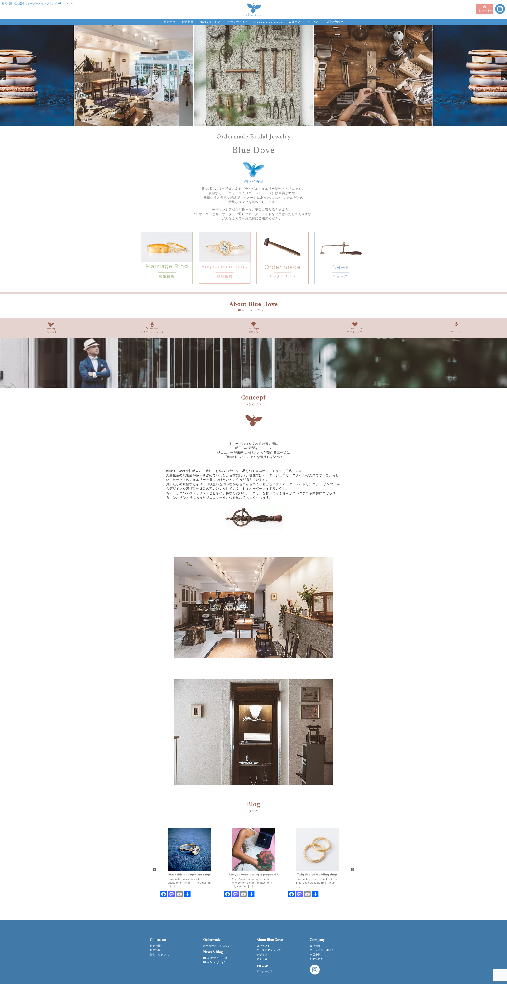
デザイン (261, 954)
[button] (3, 75)
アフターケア (264, 971)
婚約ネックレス (210, 21)
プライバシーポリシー (323, 950)
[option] (132, 75)
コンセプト (263, 945)
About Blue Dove (268, 21)
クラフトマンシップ (268, 950)
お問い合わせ (334, 21)
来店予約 (315, 954)
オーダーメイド (237, 21)
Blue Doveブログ (214, 962)
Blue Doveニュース (215, 957)
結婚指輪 (170, 21)
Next (353, 870)
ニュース (295, 21)
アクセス (313, 21)
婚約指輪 (188, 21)
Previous (155, 870)
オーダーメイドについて (218, 945)
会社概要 (315, 945)
